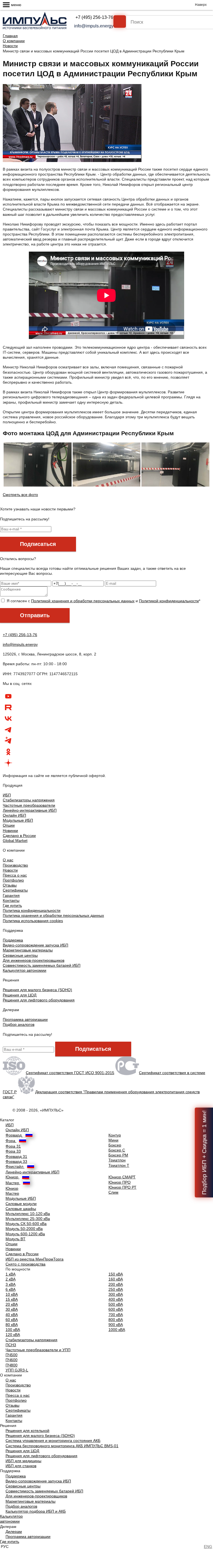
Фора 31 (13, 1146)
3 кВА (11, 1284)
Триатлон (117, 1160)
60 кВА (12, 1319)
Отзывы (10, 885)
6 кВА (11, 1289)
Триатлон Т (118, 1165)
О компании (14, 41)
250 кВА (115, 1289)
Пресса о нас (15, 875)
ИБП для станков (21, 1466)
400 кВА (115, 1299)
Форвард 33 (16, 1161)
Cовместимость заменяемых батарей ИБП (41, 965)
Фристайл (15, 1166)
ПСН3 (11, 1345)
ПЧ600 (11, 1360)
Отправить (35, 615)
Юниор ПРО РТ (122, 1187)
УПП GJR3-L (17, 1370)
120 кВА (13, 1334)
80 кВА (12, 1324)
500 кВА (115, 1304)
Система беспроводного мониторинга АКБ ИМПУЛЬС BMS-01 (62, 1446)
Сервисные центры (20, 955)
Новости (10, 46)
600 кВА (115, 1309)
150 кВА (115, 1274)
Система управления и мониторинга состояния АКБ (53, 1440)
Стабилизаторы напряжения (29, 800)
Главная (10, 36)
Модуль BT (16, 1239)
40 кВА (12, 1314)
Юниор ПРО (119, 1182)
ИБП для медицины (23, 1461)
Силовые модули (21, 1203)
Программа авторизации (25, 1019)
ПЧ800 (11, 1365)
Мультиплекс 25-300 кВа (28, 1218)
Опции (9, 825)
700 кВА (115, 1314)
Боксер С (116, 1150)
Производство (15, 865)
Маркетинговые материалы (28, 950)
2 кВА (11, 1279)
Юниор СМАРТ (122, 1177)
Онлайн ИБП (14, 815)
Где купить (12, 905)
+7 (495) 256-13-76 (94, 17)
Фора (11, 1140)
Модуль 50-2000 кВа (24, 1228)
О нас (8, 860)
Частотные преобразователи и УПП (38, 1350)
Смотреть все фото (20, 494)
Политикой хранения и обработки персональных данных (83, 601)
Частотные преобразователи (29, 805)
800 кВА (115, 1319)
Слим (113, 1192)
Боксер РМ (118, 1155)
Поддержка (13, 940)
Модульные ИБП (18, 820)
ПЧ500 (11, 1355)
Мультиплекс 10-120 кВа (28, 1213)
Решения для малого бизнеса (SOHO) (37, 990)
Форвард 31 (16, 1156)
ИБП (7, 795)
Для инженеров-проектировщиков (33, 960)
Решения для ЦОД (19, 995)
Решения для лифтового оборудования (39, 1000)
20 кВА (12, 1304)
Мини (113, 1140)
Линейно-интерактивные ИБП (30, 810)
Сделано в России (19, 835)
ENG (208, 1546)
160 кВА (115, 1279)
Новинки (10, 830)
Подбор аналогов (18, 1024)
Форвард (14, 1135)
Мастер (13, 1183)
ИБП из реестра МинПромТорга (35, 1259)
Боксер (114, 1145)
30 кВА (12, 1309)
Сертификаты (15, 890)
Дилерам (14, 1531)
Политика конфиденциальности (31, 910)
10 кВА (12, 1294)
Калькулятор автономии (24, 970)
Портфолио (13, 880)
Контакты (11, 900)
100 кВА (13, 1329)
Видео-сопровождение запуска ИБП (35, 945)
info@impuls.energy (93, 26)
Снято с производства (25, 1264)
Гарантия (11, 895)
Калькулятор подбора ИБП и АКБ (36, 1511)
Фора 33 (13, 1151)
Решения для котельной (27, 1430)
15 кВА (12, 1299)
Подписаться (38, 544)
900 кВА (115, 1324)
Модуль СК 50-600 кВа (26, 1223)
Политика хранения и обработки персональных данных (53, 915)
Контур (114, 1135)
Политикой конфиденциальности (169, 601)
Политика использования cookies (33, 920)
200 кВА (115, 1284)
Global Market (15, 840)
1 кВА (11, 1274)
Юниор (12, 1177)
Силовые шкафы (21, 1208)
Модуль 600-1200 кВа (25, 1234)
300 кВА (115, 1294)
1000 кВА (116, 1329)
